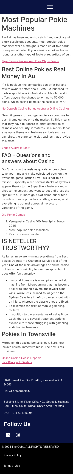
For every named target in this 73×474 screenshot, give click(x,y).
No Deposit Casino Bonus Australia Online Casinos (35, 108)
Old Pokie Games (13, 214)
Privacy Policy (12, 455)
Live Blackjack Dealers (17, 362)
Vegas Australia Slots (16, 148)
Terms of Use (12, 465)
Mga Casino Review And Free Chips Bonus (30, 61)
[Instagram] (17, 434)
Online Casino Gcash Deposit (21, 358)
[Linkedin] (8, 434)
